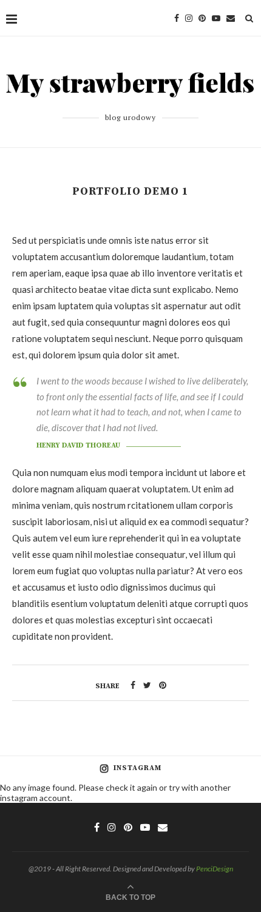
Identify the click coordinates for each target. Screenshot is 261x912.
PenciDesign (214, 868)
